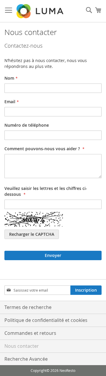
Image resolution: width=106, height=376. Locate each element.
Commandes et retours (30, 333)
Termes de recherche (28, 307)
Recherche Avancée (26, 359)
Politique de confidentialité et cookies (45, 320)
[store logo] (40, 11)
